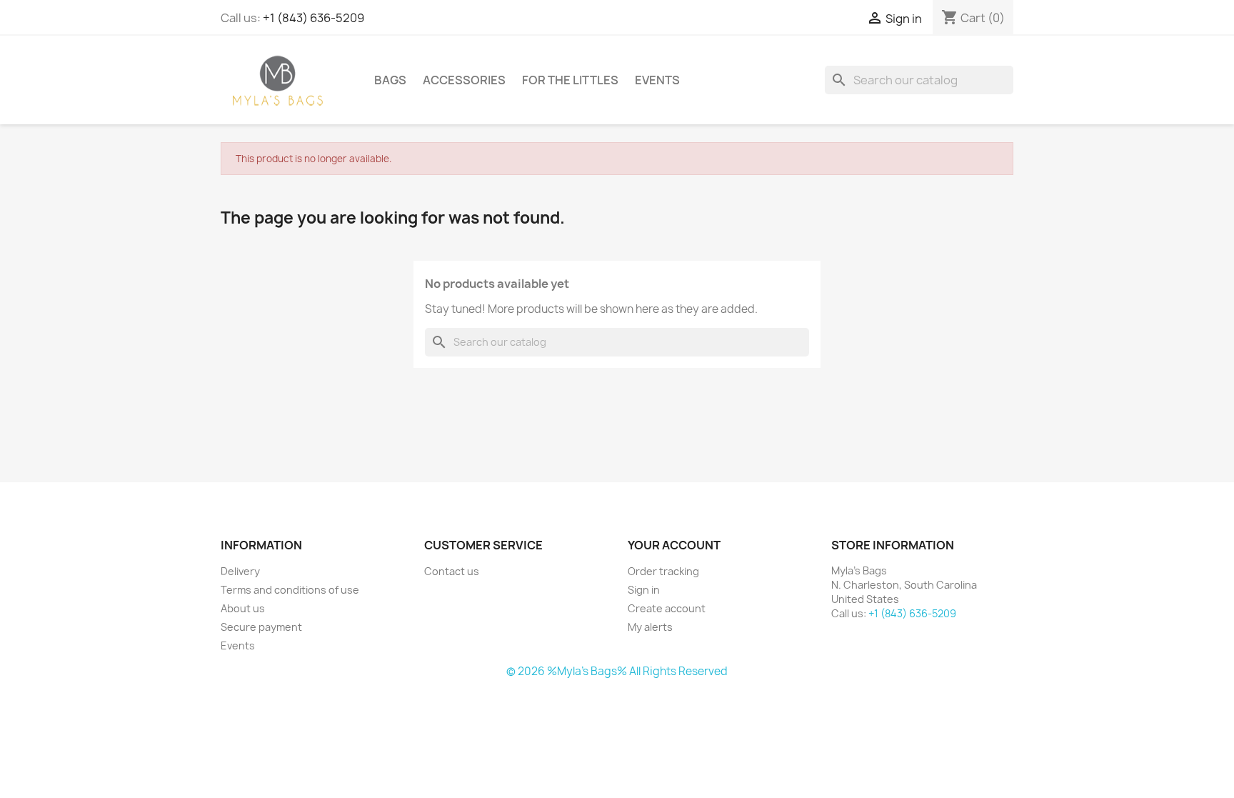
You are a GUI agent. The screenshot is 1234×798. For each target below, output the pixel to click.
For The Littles (570, 80)
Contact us (451, 571)
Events (657, 80)
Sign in (644, 590)
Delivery (240, 571)
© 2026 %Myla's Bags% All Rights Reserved (617, 671)
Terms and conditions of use (290, 590)
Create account (667, 608)
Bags (390, 80)
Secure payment (261, 627)
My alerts (650, 627)
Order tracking (663, 571)
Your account (674, 545)
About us (243, 608)
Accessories (464, 80)
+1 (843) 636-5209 (313, 18)
